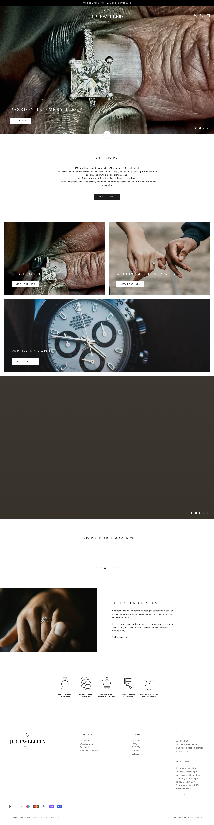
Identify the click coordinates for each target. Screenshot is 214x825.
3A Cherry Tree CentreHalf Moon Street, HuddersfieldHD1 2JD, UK (190, 747)
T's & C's (136, 747)
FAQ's (134, 744)
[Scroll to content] (107, 134)
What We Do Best (88, 744)
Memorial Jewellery (89, 750)
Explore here (23, 121)
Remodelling (85, 747)
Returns (135, 750)
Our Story (84, 740)
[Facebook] (177, 795)
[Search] (201, 15)
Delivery (135, 754)
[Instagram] (184, 795)
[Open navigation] (6, 15)
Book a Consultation (121, 637)
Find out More (107, 197)
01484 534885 (183, 741)
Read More (107, 455)
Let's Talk (136, 740)
